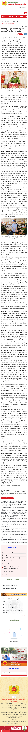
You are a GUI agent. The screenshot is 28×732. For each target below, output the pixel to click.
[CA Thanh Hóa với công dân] (19, 728)
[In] (25, 26)
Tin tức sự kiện (19, 16)
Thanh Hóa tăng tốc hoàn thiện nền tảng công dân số (14, 542)
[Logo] (14, 3)
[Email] (26, 26)
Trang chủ (4, 16)
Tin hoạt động (20, 21)
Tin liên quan (7, 498)
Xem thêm (23, 615)
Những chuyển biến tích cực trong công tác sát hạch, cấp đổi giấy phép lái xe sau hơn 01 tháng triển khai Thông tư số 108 (14, 539)
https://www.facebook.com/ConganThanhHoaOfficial (14, 721)
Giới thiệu (11, 16)
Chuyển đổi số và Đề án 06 (8, 23)
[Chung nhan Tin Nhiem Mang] (14, 723)
